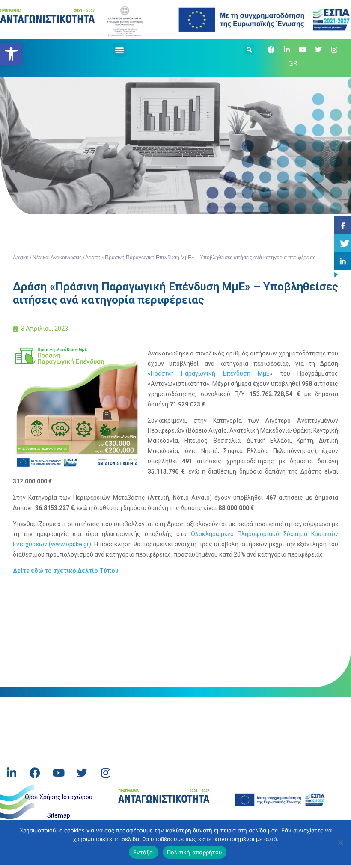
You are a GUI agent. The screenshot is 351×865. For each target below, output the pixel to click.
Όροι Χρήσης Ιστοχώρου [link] (58, 797)
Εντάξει (143, 852)
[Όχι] (340, 842)
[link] (11, 54)
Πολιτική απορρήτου (195, 852)
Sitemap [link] (58, 815)
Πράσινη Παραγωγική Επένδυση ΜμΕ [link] (210, 373)
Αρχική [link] (21, 258)
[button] (120, 50)
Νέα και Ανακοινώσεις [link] (57, 258)
